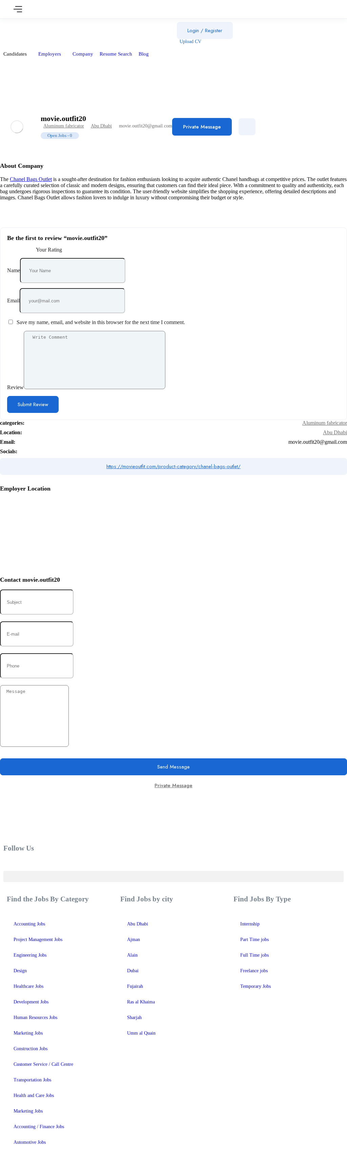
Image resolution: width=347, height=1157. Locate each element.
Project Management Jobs (38, 939)
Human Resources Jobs (35, 1017)
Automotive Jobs (30, 1142)
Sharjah (134, 1017)
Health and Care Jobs (34, 1095)
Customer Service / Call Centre (43, 1064)
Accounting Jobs (29, 923)
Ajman (133, 939)
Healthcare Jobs (28, 986)
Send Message (173, 767)
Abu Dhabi (101, 125)
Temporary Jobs (255, 986)
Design (20, 970)
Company (83, 54)
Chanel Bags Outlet (31, 179)
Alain (132, 955)
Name (13, 270)
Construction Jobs (30, 1048)
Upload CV (189, 41)
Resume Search (116, 54)
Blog (144, 54)
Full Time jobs (254, 955)
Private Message (202, 127)
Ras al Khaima (141, 1001)
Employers (50, 54)
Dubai (133, 970)
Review (15, 387)
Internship (250, 923)
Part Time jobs (254, 939)
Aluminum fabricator (63, 125)
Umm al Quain (141, 1033)
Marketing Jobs (28, 1033)
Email (13, 300)
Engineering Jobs (30, 955)
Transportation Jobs (32, 1079)
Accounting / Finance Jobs (39, 1126)
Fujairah (135, 986)
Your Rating (49, 250)
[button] (173, 876)
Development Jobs (31, 1001)
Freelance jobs (254, 970)
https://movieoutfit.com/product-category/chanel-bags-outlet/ (173, 466)
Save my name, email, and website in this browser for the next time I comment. (101, 322)
